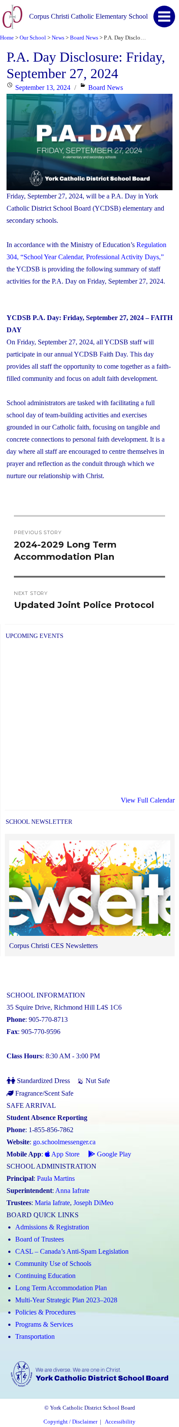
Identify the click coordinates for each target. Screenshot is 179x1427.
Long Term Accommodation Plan (61, 1288)
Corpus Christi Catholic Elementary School (88, 16)
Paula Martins (56, 1178)
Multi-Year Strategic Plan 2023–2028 (66, 1300)
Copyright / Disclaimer (70, 1422)
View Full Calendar (148, 800)
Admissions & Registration (52, 1227)
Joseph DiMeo (93, 1202)
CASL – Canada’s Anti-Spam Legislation (72, 1251)
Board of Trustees (39, 1239)
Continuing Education (45, 1275)
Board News (105, 87)
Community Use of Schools (53, 1263)
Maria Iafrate (52, 1202)
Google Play (113, 1154)
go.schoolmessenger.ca (64, 1142)
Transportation (35, 1336)
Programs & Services (44, 1324)
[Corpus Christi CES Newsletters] (89, 890)
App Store (65, 1154)
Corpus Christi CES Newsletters (53, 945)
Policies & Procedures (45, 1312)
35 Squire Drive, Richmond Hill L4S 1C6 (64, 1007)
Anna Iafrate (72, 1190)
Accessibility (120, 1422)
